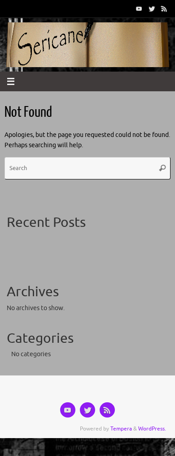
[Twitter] (151, 8)
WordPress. (152, 428)
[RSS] (164, 8)
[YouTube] (139, 8)
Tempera (121, 428)
